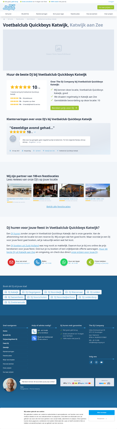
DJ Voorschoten (38, 297)
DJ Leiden (95, 292)
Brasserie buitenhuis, (41, 199)
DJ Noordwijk (54, 292)
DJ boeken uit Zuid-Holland (25, 245)
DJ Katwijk (12, 292)
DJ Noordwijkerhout (64, 297)
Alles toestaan (101, 412)
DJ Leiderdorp (89, 297)
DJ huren (15, 233)
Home (5, 331)
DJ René (37, 151)
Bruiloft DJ (7, 335)
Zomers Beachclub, (68, 199)
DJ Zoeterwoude (16, 302)
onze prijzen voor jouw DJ (84, 252)
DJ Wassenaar (75, 292)
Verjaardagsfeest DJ (10, 339)
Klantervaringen (8, 352)
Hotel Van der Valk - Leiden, (94, 199)
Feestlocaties (7, 356)
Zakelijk (6, 347)
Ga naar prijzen (8, 372)
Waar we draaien (9, 360)
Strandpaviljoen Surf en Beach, (18, 199)
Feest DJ (6, 343)
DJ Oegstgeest (33, 292)
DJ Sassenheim (15, 297)
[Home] (9, 7)
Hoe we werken (8, 364)
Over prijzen (7, 368)
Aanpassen (100, 418)
